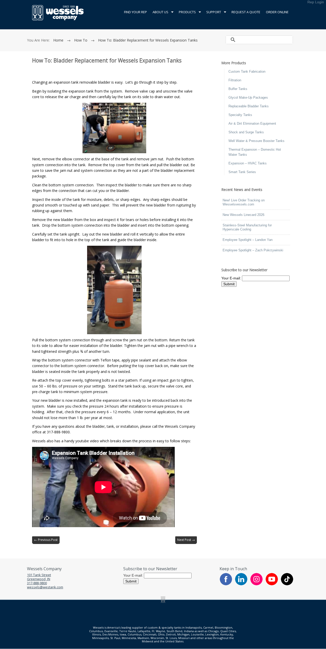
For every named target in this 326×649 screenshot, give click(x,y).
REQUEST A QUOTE (246, 12)
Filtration (234, 80)
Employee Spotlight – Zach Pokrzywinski (253, 250)
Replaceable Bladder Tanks (248, 106)
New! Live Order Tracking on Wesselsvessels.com (244, 202)
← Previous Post (46, 540)
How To (80, 40)
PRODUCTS (186, 12)
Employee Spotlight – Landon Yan (248, 240)
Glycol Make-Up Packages (248, 97)
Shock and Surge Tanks (246, 132)
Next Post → (186, 540)
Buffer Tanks (237, 89)
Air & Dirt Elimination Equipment (252, 123)
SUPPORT (212, 12)
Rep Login (315, 2)
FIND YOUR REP (135, 12)
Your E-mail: (231, 278)
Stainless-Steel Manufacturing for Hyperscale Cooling (247, 227)
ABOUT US (159, 12)
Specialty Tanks (240, 115)
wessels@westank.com (45, 587)
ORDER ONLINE (277, 12)
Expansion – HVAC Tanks (247, 163)
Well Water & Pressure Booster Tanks (256, 141)
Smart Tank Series (242, 172)
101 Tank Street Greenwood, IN (39, 577)
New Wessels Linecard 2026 (243, 215)
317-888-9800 (37, 583)
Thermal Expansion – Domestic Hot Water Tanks (254, 152)
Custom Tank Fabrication (246, 71)
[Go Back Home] (58, 19)
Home (58, 40)
